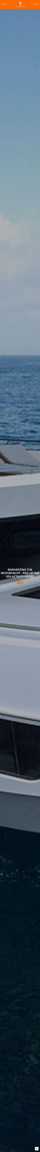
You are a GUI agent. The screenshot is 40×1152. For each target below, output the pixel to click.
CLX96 (20, 582)
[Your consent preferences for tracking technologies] (37, 1148)
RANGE (4, 4)
